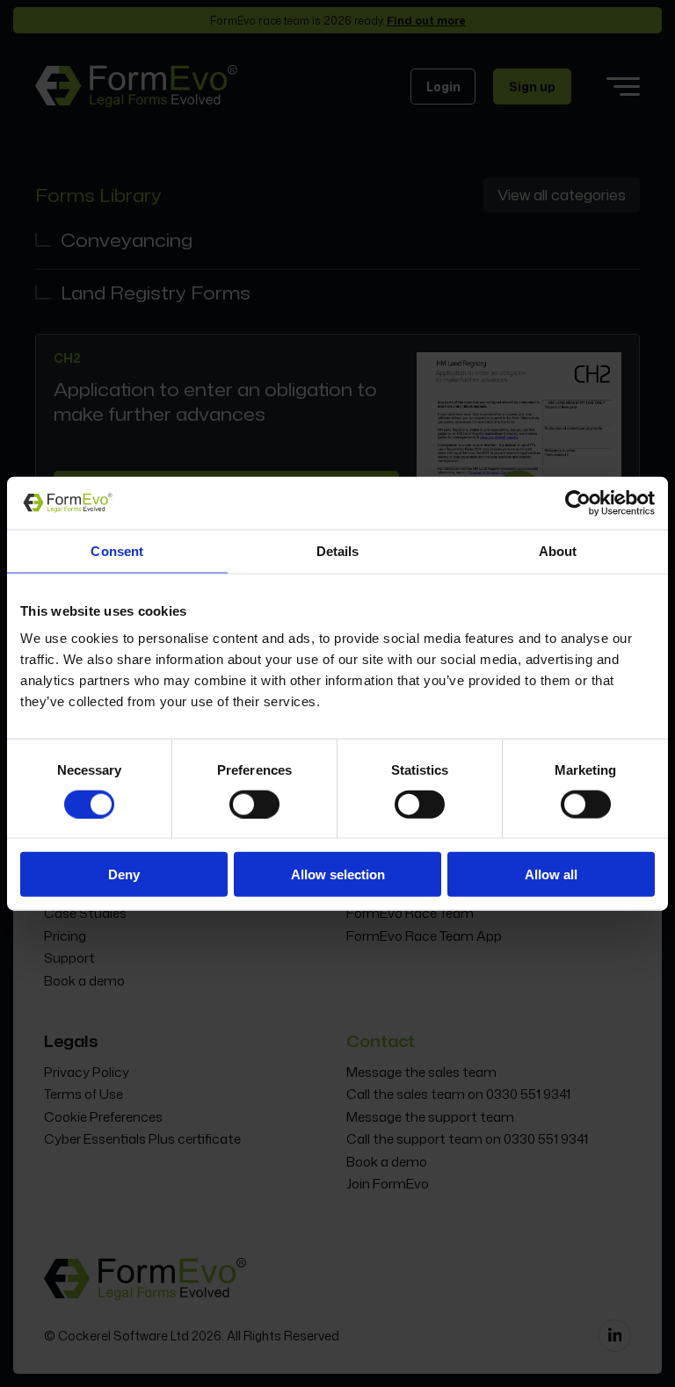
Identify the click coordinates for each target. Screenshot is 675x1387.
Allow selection (338, 874)
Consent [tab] (117, 550)
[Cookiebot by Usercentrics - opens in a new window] (578, 502)
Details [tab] (337, 550)
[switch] (254, 804)
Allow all (551, 874)
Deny (124, 874)
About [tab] (558, 550)
